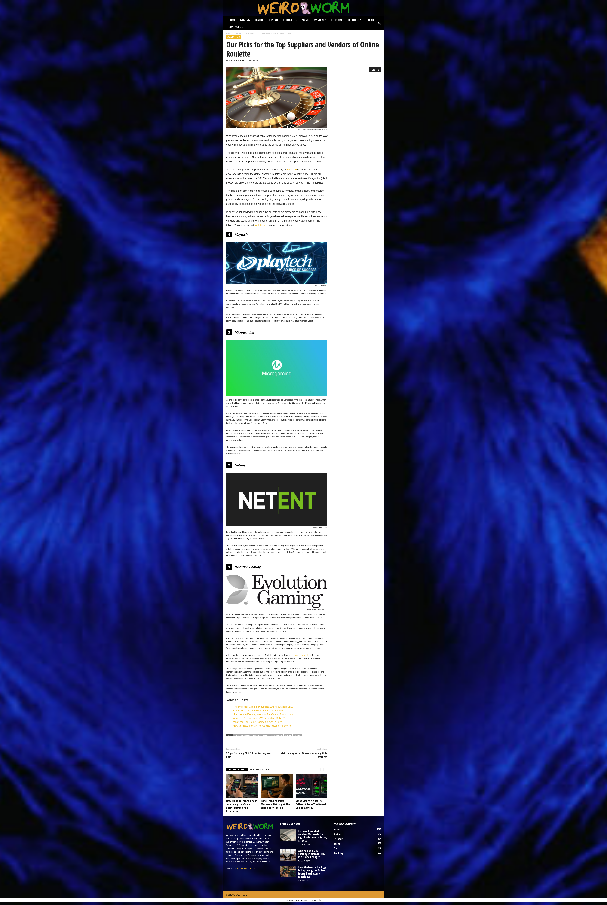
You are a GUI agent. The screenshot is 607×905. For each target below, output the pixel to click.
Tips (336, 848)
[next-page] (325, 769)
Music (305, 20)
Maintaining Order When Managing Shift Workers (304, 755)
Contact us (236, 27)
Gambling (237, 34)
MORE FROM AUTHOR (259, 769)
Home (232, 20)
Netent (288, 735)
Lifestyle (273, 20)
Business (338, 834)
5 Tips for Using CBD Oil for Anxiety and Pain (248, 755)
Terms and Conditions (296, 900)
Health (258, 20)
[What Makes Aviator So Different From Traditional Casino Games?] (311, 786)
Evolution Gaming (242, 735)
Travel (370, 20)
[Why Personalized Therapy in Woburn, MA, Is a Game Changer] (288, 855)
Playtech (297, 735)
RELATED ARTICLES (237, 769)
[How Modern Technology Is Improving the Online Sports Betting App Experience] (242, 786)
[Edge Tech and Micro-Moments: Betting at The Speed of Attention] (277, 786)
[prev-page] (322, 769)
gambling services (303, 655)
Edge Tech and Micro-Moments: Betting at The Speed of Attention (275, 804)
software (292, 169)
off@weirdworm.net (246, 868)
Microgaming (276, 735)
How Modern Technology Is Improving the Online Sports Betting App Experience (241, 806)
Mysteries (320, 20)
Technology (353, 20)
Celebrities (290, 20)
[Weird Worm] (303, 8)
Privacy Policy (315, 900)
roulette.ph (260, 225)
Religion (336, 20)
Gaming (245, 20)
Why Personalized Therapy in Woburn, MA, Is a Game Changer (311, 854)
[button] (379, 23)
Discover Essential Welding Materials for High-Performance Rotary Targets (312, 835)
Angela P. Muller (236, 60)
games (265, 735)
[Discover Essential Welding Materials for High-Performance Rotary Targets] (288, 835)
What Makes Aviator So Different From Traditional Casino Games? (311, 804)
